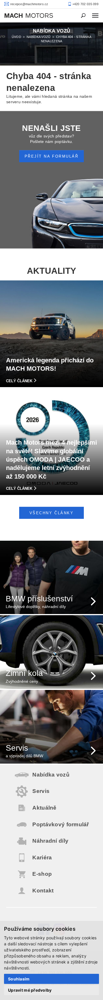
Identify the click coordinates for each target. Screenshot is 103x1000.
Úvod (16, 37)
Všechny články (51, 513)
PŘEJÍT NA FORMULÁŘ (51, 156)
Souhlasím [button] (19, 978)
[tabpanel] (51, 44)
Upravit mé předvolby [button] (30, 990)
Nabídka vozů (38, 37)
